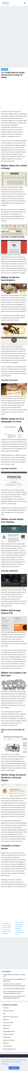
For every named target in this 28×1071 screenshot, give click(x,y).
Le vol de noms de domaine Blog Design (14, 988)
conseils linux (7, 1025)
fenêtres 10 (6, 1028)
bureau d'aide (6, 1037)
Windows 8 (6, 1019)
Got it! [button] (14, 1068)
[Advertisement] (14, 21)
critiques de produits (9, 1040)
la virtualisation (7, 1046)
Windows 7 (6, 1043)
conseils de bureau (8, 1011)
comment (5, 1008)
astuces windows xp (9, 1031)
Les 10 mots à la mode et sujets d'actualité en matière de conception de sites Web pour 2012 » (19, 928)
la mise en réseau (8, 1034)
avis (4, 1013)
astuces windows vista (9, 1049)
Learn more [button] (5, 1064)
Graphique (4, 69)
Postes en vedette (8, 1022)
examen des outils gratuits (10, 1016)
